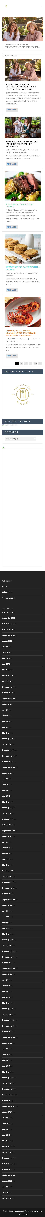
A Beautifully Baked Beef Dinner (20, 205)
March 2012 (6, 1141)
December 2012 (8, 1089)
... (30, 363)
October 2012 (7, 1101)
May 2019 (6, 658)
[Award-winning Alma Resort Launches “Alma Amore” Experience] (22, 127)
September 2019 (8, 635)
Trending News (17, 95)
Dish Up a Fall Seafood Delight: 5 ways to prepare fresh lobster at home (20, 333)
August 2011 (7, 1181)
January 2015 (7, 946)
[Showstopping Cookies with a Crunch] (22, 249)
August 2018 (7, 704)
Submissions (7, 592)
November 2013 (8, 1026)
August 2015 (7, 905)
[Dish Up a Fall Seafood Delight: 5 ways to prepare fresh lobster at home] (22, 312)
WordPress (38, 1211)
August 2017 (7, 773)
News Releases (34, 339)
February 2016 (7, 871)
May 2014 (6, 991)
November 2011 (8, 1164)
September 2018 (8, 698)
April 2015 (6, 928)
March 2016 (6, 865)
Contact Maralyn (8, 598)
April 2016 (6, 859)
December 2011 (8, 1158)
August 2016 (7, 836)
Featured (8, 95)
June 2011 (6, 1192)
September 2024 (8, 618)
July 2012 (5, 1118)
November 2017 (8, 756)
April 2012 (6, 1135)
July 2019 (5, 647)
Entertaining (33, 210)
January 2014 (7, 1014)
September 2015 (8, 900)
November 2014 (8, 957)
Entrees (8, 212)
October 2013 (7, 1032)
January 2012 (7, 1152)
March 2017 (6, 802)
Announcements (33, 93)
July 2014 (5, 980)
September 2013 (8, 1037)
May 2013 (6, 1060)
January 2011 (7, 1198)
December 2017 (8, 750)
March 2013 (6, 1072)
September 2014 (8, 968)
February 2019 (7, 675)
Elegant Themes (18, 1211)
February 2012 (7, 1146)
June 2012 (6, 1124)
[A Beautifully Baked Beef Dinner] (22, 186)
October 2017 (7, 762)
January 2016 (7, 876)
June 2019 (6, 652)
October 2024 (7, 612)
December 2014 (8, 951)
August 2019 (7, 641)
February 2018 (7, 739)
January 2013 (7, 1083)
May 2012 (6, 1129)
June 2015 (6, 917)
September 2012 (8, 1106)
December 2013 (8, 1020)
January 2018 (7, 744)
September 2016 (8, 831)
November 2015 (8, 888)
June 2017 (6, 785)
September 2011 (8, 1175)
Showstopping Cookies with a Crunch (23, 268)
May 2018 (6, 721)
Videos (31, 273)
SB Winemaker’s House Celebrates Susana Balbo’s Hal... (22, 45)
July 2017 (5, 779)
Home (4, 586)
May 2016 (6, 854)
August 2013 (7, 1043)
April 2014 (6, 997)
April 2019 (6, 664)
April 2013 (6, 1066)
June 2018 (6, 716)
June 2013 (6, 1055)
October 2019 (7, 630)
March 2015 (6, 934)
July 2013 (5, 1049)
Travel (12, 152)
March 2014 (6, 1003)
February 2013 (7, 1078)
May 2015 (6, 922)
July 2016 (5, 842)
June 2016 (6, 848)
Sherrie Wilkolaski (13, 93)
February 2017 (7, 808)
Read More (11, 110)
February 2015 (7, 940)
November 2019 (8, 624)
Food (19, 212)
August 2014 (7, 974)
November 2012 (8, 1095)
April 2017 (6, 796)
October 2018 (7, 693)
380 (35, 363)
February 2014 (7, 1009)
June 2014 (6, 986)
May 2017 (6, 790)
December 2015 (8, 882)
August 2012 (7, 1112)
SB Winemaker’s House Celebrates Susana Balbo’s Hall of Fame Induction (21, 86)
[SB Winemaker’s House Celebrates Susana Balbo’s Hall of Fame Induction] (22, 70)
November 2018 (8, 687)
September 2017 (8, 767)
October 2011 (7, 1170)
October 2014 (7, 963)
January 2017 (7, 813)
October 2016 (7, 825)
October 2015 (7, 894)
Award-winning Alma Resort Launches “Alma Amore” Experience (22, 144)
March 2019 (6, 670)
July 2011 (5, 1187)
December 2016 (8, 819)
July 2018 (5, 710)
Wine (24, 95)
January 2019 (7, 681)
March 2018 (6, 733)
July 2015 (5, 911)
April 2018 (6, 727)
